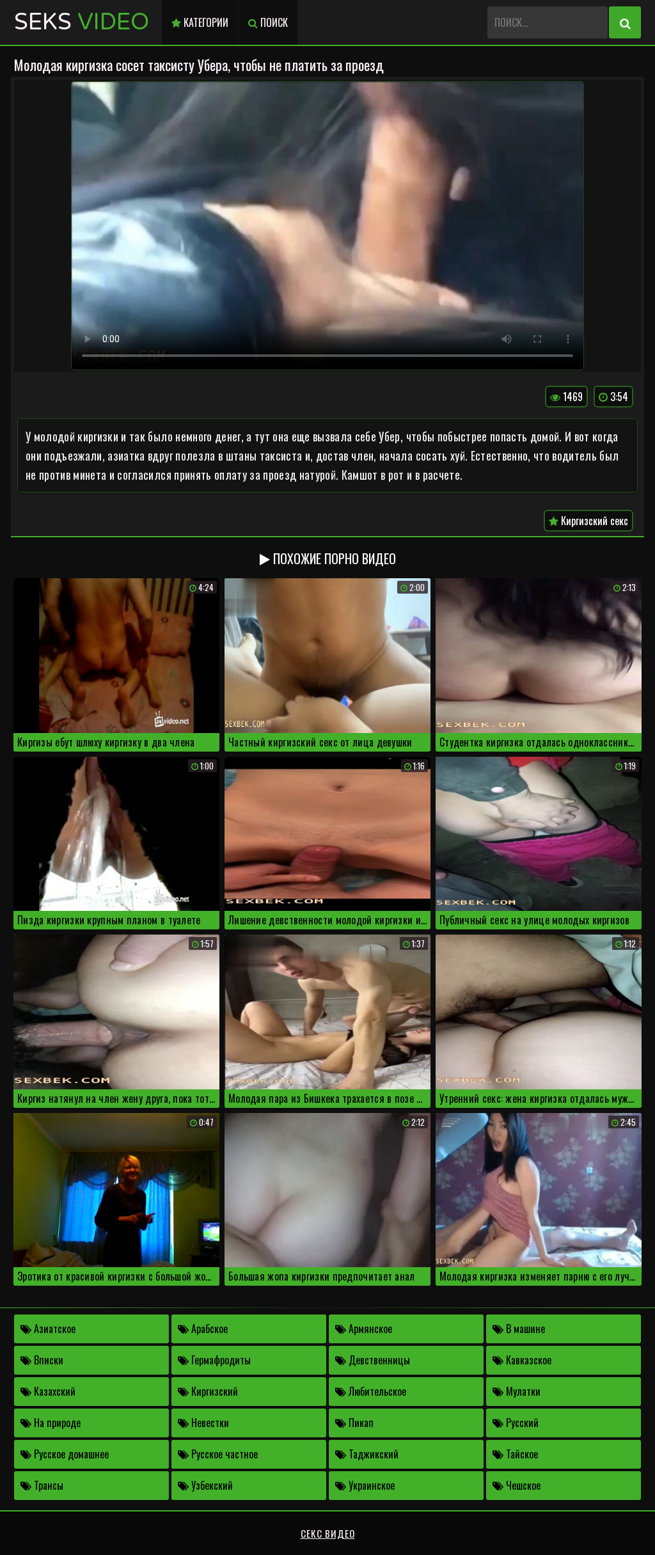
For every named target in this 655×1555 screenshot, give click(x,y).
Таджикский (372, 1454)
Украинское (370, 1485)
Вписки (47, 1360)
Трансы (47, 1485)
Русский (521, 1422)
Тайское (520, 1454)
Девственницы (378, 1360)
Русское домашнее (70, 1454)
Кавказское (527, 1360)
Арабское (208, 1328)
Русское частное (223, 1454)
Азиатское (53, 1328)
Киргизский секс (593, 520)
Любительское (376, 1391)
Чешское (522, 1485)
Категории (204, 22)
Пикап (360, 1422)
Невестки (209, 1422)
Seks (81, 22)
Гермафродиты (220, 1360)
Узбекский (211, 1485)
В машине (524, 1328)
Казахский (53, 1391)
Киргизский (213, 1391)
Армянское (369, 1328)
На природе (56, 1422)
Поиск (273, 22)
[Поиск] (625, 22)
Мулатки (522, 1391)
